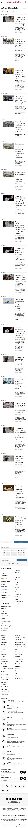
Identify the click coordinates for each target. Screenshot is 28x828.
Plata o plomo (19, 651)
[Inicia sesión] (25, 2)
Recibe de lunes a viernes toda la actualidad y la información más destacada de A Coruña (15, 741)
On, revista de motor (20, 678)
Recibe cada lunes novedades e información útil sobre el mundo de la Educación (15, 719)
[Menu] (2, 2)
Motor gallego (4, 694)
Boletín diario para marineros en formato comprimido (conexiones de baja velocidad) (16, 729)
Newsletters (4, 586)
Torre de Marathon (6, 677)
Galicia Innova (19, 664)
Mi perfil (3, 584)
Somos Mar (4, 664)
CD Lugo (3, 684)
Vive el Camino (19, 659)
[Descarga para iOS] (21, 772)
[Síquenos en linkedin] (15, 786)
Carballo (17, 579)
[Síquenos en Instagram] (11, 786)
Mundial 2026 (4, 675)
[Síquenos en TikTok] (24, 786)
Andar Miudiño (5, 687)
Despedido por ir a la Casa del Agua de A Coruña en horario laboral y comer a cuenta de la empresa (20, 407)
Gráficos (3, 659)
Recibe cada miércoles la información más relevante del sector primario (16, 724)
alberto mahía (18, 32)
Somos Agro (4, 661)
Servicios (3, 608)
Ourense (17, 592)
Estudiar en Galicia (20, 644)
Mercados (17, 668)
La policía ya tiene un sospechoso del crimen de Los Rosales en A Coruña (20, 520)
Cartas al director (5, 595)
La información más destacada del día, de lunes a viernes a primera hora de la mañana (16, 701)
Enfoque (17, 656)
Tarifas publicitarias (6, 606)
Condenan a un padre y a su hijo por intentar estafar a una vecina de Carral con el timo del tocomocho (20, 433)
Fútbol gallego (5, 691)
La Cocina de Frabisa (21, 647)
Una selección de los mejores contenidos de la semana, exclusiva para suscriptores (15, 712)
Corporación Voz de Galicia (7, 808)
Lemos (17, 587)
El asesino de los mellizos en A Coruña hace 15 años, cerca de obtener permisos (20, 72)
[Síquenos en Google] (7, 790)
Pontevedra (18, 594)
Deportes (3, 651)
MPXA (12, 810)
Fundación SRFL (16, 808)
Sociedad (3, 654)
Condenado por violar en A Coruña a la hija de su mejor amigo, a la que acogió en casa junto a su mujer (19, 253)
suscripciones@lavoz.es (14, 802)
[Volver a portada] (14, 2)
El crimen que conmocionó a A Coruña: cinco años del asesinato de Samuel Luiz (20, 489)
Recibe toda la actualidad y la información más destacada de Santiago (15, 753)
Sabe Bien (18, 639)
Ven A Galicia (18, 654)
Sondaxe (9, 809)
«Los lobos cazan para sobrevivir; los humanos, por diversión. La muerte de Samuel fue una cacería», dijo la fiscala (20, 505)
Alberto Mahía (18, 115)
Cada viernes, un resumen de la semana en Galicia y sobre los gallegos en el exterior (16, 736)
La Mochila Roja (19, 661)
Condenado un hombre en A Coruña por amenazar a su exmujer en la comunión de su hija (19, 149)
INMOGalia (4, 613)
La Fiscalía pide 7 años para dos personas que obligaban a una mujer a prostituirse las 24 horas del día (20, 462)
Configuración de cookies (19, 826)
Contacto (3, 618)
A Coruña (17, 570)
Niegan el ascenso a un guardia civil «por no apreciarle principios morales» (20, 125)
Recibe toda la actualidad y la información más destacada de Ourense (15, 763)
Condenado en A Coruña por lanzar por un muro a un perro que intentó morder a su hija (20, 21)
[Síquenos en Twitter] (7, 786)
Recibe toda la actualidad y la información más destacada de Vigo (15, 758)
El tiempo (3, 671)
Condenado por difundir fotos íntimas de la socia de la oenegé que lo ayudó (20, 361)
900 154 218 (14, 799)
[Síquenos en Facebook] (3, 786)
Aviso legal (5, 824)
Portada (3, 637)
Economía (4, 642)
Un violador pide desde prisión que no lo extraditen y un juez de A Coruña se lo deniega (20, 176)
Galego (17, 563)
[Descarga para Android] (24, 772)
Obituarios (4, 666)
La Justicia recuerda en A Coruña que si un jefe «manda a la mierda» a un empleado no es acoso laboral (20, 333)
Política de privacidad (12, 824)
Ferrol (16, 584)
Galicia (3, 639)
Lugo (16, 589)
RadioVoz (4, 809)
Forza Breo (4, 689)
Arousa (17, 575)
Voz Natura (19, 809)
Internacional (4, 647)
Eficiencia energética (6, 626)
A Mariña (17, 572)
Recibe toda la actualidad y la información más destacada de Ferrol (15, 746)
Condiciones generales (8, 826)
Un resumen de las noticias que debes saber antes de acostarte (16, 707)
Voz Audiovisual (23, 808)
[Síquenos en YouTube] (20, 786)
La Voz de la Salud (20, 637)
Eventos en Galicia (6, 615)
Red (16, 649)
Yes (16, 673)
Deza (16, 582)
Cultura (3, 656)
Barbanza (17, 577)
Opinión (3, 649)
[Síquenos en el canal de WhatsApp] (3, 790)
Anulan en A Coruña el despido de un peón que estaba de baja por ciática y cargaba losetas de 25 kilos (20, 200)
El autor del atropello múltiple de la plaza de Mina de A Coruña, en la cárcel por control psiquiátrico (20, 45)
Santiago (17, 596)
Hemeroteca (4, 575)
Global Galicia (19, 642)
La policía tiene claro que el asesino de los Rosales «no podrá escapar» (20, 100)
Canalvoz (14, 809)
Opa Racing (4, 682)
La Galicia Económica (7, 668)
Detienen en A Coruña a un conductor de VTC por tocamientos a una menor (20, 383)
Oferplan (3, 611)
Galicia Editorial (17, 810)
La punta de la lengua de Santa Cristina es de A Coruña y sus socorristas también (19, 303)
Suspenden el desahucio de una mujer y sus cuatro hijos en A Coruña (20, 278)
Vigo (16, 599)
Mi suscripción (5, 570)
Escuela (17, 675)
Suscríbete (4, 578)
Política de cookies (21, 824)
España (3, 644)
